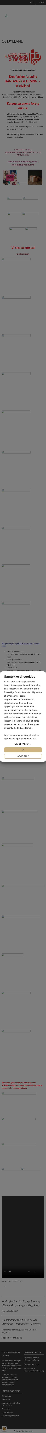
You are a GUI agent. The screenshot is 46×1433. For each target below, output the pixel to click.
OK (23, 749)
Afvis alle (23, 756)
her (34, 738)
